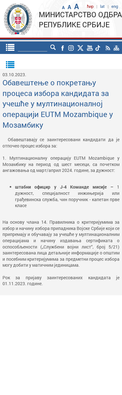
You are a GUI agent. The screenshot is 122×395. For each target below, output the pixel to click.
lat (102, 6)
